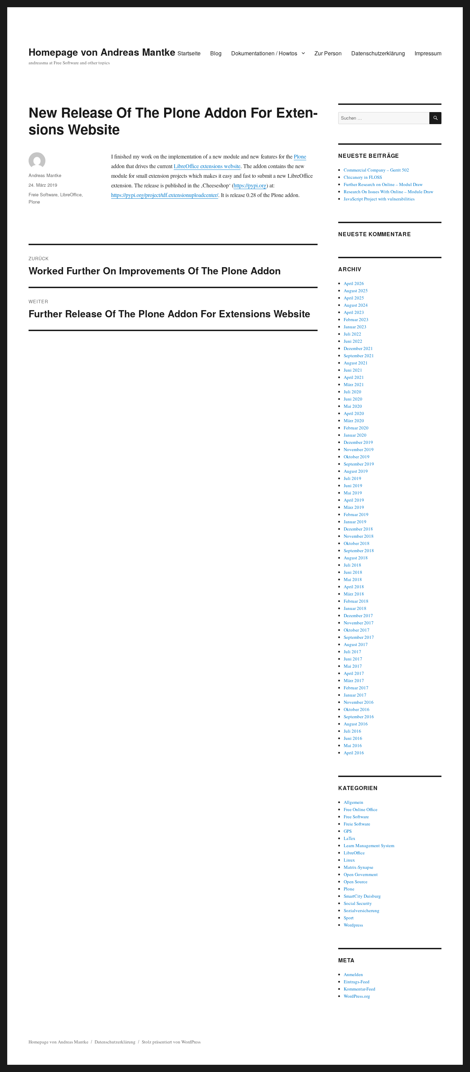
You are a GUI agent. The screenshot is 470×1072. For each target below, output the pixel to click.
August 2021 (356, 363)
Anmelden (353, 974)
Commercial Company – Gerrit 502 (376, 170)
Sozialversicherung (362, 910)
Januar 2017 (355, 695)
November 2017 (359, 623)
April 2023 (354, 312)
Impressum (428, 53)
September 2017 (359, 637)
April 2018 (354, 586)
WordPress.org (357, 996)
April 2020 (354, 413)
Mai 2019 (353, 493)
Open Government (361, 874)
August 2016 (356, 724)
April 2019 (354, 500)
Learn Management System (369, 845)
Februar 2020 (356, 428)
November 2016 (359, 702)
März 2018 (354, 594)
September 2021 (359, 355)
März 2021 (354, 384)
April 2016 (354, 753)
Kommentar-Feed (359, 989)
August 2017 (356, 644)
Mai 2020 (353, 406)
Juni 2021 (353, 370)
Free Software (356, 816)
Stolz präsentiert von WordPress (171, 1042)
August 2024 (356, 305)
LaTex (349, 838)
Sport (349, 918)
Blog (216, 53)
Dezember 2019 (358, 442)
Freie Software (43, 194)
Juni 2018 (353, 572)
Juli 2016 (352, 731)
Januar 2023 (355, 327)
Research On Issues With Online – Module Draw (388, 191)
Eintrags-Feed (357, 981)
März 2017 (354, 680)
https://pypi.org (250, 185)
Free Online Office (360, 809)
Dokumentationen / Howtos (264, 53)
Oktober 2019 (357, 456)
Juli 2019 (352, 478)
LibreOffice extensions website (207, 165)
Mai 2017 (353, 666)
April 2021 (354, 377)
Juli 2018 (352, 565)
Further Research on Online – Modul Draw (383, 184)
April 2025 (354, 298)
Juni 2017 (353, 659)
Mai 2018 (353, 579)
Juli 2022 (352, 334)
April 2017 (354, 673)
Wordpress (353, 925)
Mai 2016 (353, 745)
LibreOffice (71, 194)
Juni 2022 (353, 341)
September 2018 (359, 550)
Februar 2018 (356, 601)
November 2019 (359, 449)
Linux (349, 860)
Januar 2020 (355, 435)
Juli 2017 (352, 651)
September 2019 (359, 464)
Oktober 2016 (357, 709)
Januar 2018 (355, 608)
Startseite (189, 53)
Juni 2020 (353, 399)
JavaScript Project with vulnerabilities (379, 199)
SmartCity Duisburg (362, 896)
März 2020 (354, 420)
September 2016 (359, 716)
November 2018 (359, 536)
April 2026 (354, 283)
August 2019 (356, 471)
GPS (348, 831)
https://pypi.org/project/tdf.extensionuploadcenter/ (164, 194)
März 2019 (354, 507)
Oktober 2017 (357, 630)
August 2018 (356, 558)
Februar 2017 (356, 688)
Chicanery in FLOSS (363, 177)
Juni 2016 (353, 738)
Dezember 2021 (358, 348)
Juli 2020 (352, 392)
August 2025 (356, 290)
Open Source (355, 881)
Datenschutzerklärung (378, 53)
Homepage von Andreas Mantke (102, 52)
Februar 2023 (356, 319)
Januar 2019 (355, 521)
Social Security (358, 903)
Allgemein (353, 802)
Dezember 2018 (358, 529)
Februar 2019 (356, 514)
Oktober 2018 (357, 543)
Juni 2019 (353, 485)
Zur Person (328, 53)
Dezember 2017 (358, 615)
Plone (300, 156)
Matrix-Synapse (358, 867)
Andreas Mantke (45, 175)
